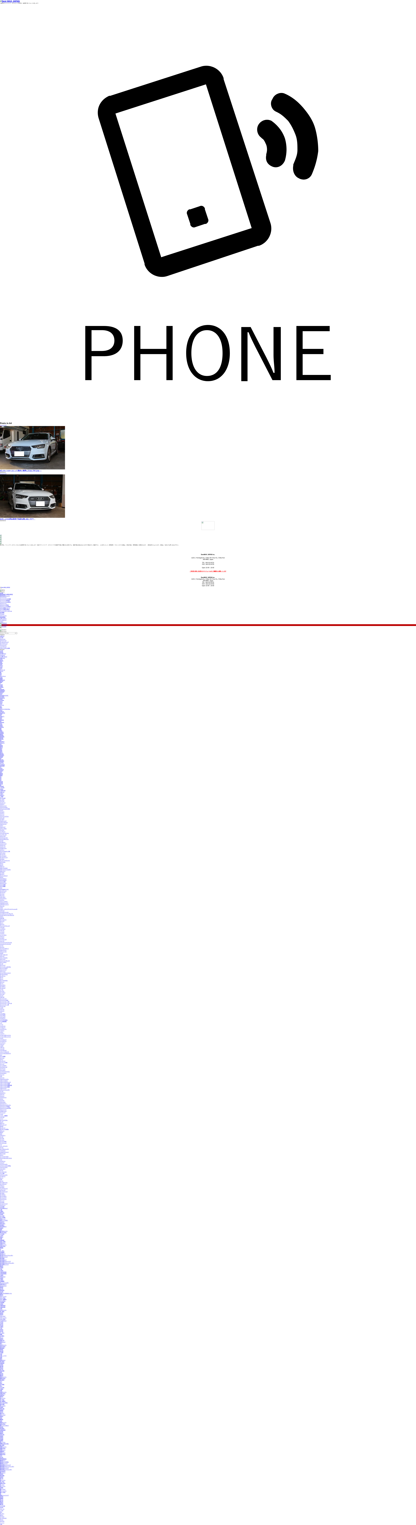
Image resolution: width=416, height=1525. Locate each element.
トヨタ (1, 1007)
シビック (2, 930)
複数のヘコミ (3, 1446)
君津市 (1, 1287)
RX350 (1, 753)
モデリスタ (2, 1153)
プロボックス (3, 1111)
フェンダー (2, 1070)
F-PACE (2, 711)
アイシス (2, 801)
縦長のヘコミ (3, 1422)
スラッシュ (2, 971)
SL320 (1, 759)
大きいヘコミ (3, 1296)
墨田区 (1, 1294)
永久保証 (2, 1384)
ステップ (2, 956)
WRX (1, 775)
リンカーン (2, 1176)
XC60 (1, 782)
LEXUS (2, 727)
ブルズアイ (2, 1092)
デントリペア (3, 597)
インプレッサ (3, 834)
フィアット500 (3, 1062)
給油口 (1, 1416)
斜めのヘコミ (3, 1345)
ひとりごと (2, 639)
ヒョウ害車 (2, 1056)
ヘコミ (1, 1114)
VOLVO (2, 769)
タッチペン (2, 975)
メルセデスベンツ (4, 1152)
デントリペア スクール (6, 1003)
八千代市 (2, 1234)
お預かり (2, 795)
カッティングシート (5, 860)
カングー (2, 874)
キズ (1, 887)
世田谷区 (2, 1212)
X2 (0, 778)
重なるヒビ (2, 1472)
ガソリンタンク (4, 875)
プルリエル (2, 1102)
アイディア (2, 802)
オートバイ (2, 854)
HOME (1, 593)
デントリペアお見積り (5, 602)
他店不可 (2, 1222)
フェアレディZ (3, 1067)
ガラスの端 (2, 881)
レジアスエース (4, 1188)
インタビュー (3, 620)
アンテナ (2, 830)
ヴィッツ (2, 1200)
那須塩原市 (2, 1471)
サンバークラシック (5, 925)
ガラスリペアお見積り (5, 606)
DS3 (1, 707)
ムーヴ (1, 1147)
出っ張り (2, 1250)
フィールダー (3, 1065)
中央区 (1, 1214)
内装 (1, 1238)
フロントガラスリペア (5, 1082)
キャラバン (2, 892)
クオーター (2, 897)
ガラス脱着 (2, 886)
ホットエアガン (4, 1120)
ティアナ (2, 991)
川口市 (1, 1325)
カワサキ (2, 872)
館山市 (1, 1501)
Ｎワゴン (2, 1516)
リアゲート (2, 1161)
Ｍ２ (1, 1512)
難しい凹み (2, 1492)
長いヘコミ (2, 1486)
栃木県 (1, 1373)
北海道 (1, 1267)
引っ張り (2, 1332)
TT (0, 767)
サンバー (2, 924)
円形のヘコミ (3, 1244)
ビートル (2, 1058)
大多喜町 (2, 1302)
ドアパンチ (2, 1016)
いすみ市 (2, 787)
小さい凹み (2, 1319)
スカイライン (3, 950)
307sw (1, 660)
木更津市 (2, 1363)
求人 (1, 1386)
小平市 (1, 1322)
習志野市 (2, 1428)
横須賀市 (2, 1379)
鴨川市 (1, 1504)
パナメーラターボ (4, 1051)
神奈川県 (2, 1408)
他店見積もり (3, 1226)
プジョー (2, 1095)
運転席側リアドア (4, 1468)
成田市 (1, 1338)
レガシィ (2, 1185)
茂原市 (1, 1437)
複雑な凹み (2, 1454)
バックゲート (3, 1041)
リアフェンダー (4, 1164)
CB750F (2, 691)
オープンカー (3, 856)
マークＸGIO (3, 1141)
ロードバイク (3, 1197)
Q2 (1, 744)
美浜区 (1, 1427)
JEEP (1, 726)
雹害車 (1, 1496)
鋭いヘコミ (2, 1480)
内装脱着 (2, 1240)
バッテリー (2, 1042)
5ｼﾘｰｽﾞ (1, 671)
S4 (0, 758)
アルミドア (2, 827)
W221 (1, 774)
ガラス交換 (2, 884)
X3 (0, 779)
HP (1, 721)
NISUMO (2, 736)
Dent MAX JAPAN (5, 587)
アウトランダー (4, 807)
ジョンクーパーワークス (6, 942)
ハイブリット (3, 1029)
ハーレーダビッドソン (5, 1036)
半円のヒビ (2, 1276)
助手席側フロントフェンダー (7, 1263)
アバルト (2, 819)
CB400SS (2, 690)
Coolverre (2, 697)
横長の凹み (2, 1378)
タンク (1, 977)
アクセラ (2, 811)
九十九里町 (2, 1217)
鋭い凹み (2, 1481)
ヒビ (1, 1054)
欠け (1, 1381)
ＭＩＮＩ (2, 1513)
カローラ (2, 866)
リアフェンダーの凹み (5, 1165)
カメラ (1, 865)
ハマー (1, 1032)
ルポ (1, 1179)
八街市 (1, 1235)
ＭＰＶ (1, 1515)
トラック (2, 1009)
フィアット (2, 1061)
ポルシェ (2, 1130)
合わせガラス (3, 1285)
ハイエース (2, 1026)
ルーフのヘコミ (4, 1182)
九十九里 (2, 1215)
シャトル (2, 931)
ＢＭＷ (1, 1507)
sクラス (2, 763)
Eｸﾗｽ (1, 710)
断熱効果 (2, 1348)
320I (1, 664)
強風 (1, 1334)
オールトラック (4, 857)
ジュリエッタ (3, 939)
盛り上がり (2, 1405)
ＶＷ (1, 1524)
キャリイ (2, 893)
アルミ (1, 825)
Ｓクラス (2, 1521)
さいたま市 (2, 798)
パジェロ (2, 1048)
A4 (0, 674)
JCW (1, 724)
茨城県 (1, 1439)
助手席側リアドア (4, 1264)
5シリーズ (2, 669)
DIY (1, 706)
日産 (1, 1354)
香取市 (1, 1503)
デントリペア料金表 (5, 600)
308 (1, 662)
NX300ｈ (2, 741)
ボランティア (3, 1124)
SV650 (1, 762)
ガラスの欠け (3, 880)
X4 (0, 780)
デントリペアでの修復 (5, 598)
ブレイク (2, 1094)
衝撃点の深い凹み (4, 1443)
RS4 (1, 750)
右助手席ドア (3, 1284)
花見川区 (2, 1434)
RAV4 (1, 746)
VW (1, 772)
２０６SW (2, 1506)
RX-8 (1, 752)
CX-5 (1, 702)
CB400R (2, 689)
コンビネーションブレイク (6, 913)
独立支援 (2, 1404)
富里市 (1, 1314)
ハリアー (2, 1033)
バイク (1, 1038)
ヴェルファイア (4, 1203)
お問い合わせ (3, 618)
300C (1, 659)
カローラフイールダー (5, 869)
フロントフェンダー (5, 1089)
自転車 (1, 1431)
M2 (1, 728)
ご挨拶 (1, 796)
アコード (2, 814)
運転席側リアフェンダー (6, 1469)
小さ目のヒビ (3, 1320)
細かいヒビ (2, 1414)
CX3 (1, 703)
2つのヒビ (2, 655)
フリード (2, 1077)
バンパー (2, 1044)
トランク (2, 1010)
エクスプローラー (4, 839)
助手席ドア (2, 1253)
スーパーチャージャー (5, 972)
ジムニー (2, 936)
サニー (1, 922)
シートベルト (3, 934)
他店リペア (2, 1219)
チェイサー (2, 985)
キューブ (2, 895)
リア (1, 1159)
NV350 (1, 739)
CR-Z (1, 699)
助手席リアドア (4, 1256)
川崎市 (1, 1326)
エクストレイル (4, 837)
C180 (1, 686)
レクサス (2, 1187)
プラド (1, 1099)
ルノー (1, 1177)
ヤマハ (1, 1155)
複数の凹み (2, 1448)
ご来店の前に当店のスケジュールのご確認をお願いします (208, 571)
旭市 (1, 1358)
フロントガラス (4, 1080)
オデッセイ (2, 852)
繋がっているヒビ (4, 1425)
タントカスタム (4, 980)
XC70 (1, 783)
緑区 (1, 1417)
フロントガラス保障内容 (6, 1085)
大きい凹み (2, 1297)
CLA (1, 694)
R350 (1, 745)
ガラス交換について (5, 608)
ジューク (2, 941)
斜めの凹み (2, 1346)
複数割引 (2, 1451)
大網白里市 (2, 1305)
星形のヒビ (2, 1360)
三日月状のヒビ (4, 1208)
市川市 (1, 1331)
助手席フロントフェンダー (6, 1255)
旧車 (1, 1357)
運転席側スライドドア (5, 1465)
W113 (1, 773)
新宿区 (1, 1349)
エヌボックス (3, 848)
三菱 (1, 1209)
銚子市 (1, 1478)
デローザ (2, 997)
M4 (1, 729)
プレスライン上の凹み (5, 1108)
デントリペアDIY (4, 1000)
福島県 (1, 1410)
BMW (1, 678)
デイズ (1, 995)
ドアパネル (2, 1015)
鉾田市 (1, 1477)
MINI (1, 730)
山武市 (1, 1323)
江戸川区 (2, 1387)
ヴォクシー (2, 1205)
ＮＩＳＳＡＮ (3, 1518)
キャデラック (3, 890)
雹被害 (1, 1498)
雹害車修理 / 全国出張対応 (6, 594)
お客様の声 (2, 790)
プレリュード (3, 1109)
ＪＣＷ (1, 1510)
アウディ (2, 804)
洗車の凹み (2, 1393)
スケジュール (3, 615)
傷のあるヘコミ (4, 1231)
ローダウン (2, 1194)
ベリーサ (2, 1117)
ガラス (1, 877)
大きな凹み (2, 1301)
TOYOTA (2, 766)
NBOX (1, 734)
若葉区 (1, 1436)
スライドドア (3, 969)
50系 (1, 667)
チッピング (2, 988)
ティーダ (2, 994)
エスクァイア (3, 843)
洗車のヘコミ (3, 1392)
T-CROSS (2, 764)
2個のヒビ (2, 658)
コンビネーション (4, 912)
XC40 (1, 781)
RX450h (2, 755)
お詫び (1, 793)
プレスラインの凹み (5, 1106)
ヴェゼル (2, 1202)
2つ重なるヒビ (3, 656)
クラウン (2, 900)
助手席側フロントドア (5, 1261)
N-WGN (2, 733)
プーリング (2, 1112)
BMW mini (2, 680)
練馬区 (1, 1419)
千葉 (1, 1269)
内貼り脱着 (2, 1241)
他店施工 (2, 1225)
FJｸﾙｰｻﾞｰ (2, 716)
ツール (1, 989)
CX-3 (1, 701)
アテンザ (2, 818)
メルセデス (2, 1150)
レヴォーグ (2, 1190)
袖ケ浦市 (2, 1445)
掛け (1, 1343)
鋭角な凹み (2, 1483)
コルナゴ (2, 910)
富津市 (1, 1313)
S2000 (1, 756)
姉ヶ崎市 (2, 1311)
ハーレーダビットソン (5, 1035)
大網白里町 (2, 1307)
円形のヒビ (2, 1243)
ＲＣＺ (1, 1519)
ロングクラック (4, 643)
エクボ (1, 840)
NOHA (1, 737)
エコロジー (2, 842)
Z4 (0, 785)
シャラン (2, 933)
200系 (1, 650)
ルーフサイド (3, 1184)
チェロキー (2, 986)
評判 (1, 1455)
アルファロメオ (4, 822)
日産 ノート (3, 1355)
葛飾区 (1, 1440)
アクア (1, 810)
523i (1, 668)
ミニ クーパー (4, 1146)
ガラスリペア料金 (4, 605)
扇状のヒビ (2, 1342)
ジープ (1, 945)
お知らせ (2, 636)
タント (1, 979)
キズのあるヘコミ (4, 889)
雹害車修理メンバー (5, 595)
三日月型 (2, 1206)
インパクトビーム (4, 833)
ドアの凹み (2, 1013)
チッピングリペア (4, 642)
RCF (1, 749)
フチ (1, 1076)
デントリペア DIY (4, 1001)
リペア (1, 1170)
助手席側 (2, 1258)
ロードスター (3, 1196)
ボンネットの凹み (4, 1129)
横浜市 (1, 1375)
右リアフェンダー (4, 1282)
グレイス (2, 906)
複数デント (2, 1449)
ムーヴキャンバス (4, 1149)
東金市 (1, 1367)
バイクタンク (3, 646)
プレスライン (3, 1103)
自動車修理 (2, 1430)
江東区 (1, 1389)
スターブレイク (4, 954)
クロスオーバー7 (4, 903)
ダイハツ (2, 982)
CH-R (1, 693)
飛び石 (1, 1499)
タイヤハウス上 (4, 974)
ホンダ (1, 1121)
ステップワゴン (4, 957)
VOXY (1, 770)
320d (1, 663)
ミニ (1, 1144)
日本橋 (1, 1352)
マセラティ (2, 1135)
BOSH (1, 681)
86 (0, 672)
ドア (1, 1012)
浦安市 (1, 1396)
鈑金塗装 (2, 1475)
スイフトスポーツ (4, 948)
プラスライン (3, 1097)
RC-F (1, 747)
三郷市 (1, 1211)
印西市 (1, 1278)
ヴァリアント (3, 1199)
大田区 (1, 1304)
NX (1, 740)
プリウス (2, 1100)
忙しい (1, 1337)
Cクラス (2, 705)
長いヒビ (2, 1484)
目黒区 (1, 1407)
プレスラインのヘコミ (5, 1105)
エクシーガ (2, 836)
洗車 (1, 1390)
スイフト (2, 947)
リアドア (2, 1162)
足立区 (1, 1457)
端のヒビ (2, 1413)
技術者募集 (2, 617)
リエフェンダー (4, 1167)
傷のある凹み (3, 1232)
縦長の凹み (2, 1424)
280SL (1, 652)
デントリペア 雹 (4, 1004)
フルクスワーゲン (4, 1079)
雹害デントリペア (4, 1495)
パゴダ (1, 1045)
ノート (1, 1024)
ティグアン (2, 992)
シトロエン (2, 928)
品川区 (1, 1288)
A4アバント (3, 676)
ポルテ (1, 1132)
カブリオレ (2, 862)
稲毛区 (1, 1411)
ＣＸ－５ (2, 1509)
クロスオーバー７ (4, 904)
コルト (1, 907)
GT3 (1, 717)
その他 (1, 637)
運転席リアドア (4, 1463)
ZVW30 (2, 786)
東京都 (1, 1366)
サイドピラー (3, 919)
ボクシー (2, 1123)
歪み (1, 1383)
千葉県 (1, 1275)
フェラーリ (2, 1068)
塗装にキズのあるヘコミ (6, 1293)
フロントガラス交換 (5, 648)
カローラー (2, 871)
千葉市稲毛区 (3, 1272)
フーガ (1, 1091)
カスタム (2, 859)
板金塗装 (2, 1370)
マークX (2, 1138)
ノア (1, 1023)
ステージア (2, 959)
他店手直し (2, 1223)
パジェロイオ (3, 1050)
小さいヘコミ (3, 1317)
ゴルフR (2, 918)
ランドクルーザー (4, 1156)
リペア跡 (2, 1173)
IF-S (1, 723)
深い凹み (2, 1399)
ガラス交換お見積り (5, 609)
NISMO (2, 735)
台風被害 (2, 1281)
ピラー (1, 1059)
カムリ (1, 863)
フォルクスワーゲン (5, 1071)
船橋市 (1, 1433)
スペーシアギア (4, 968)
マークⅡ (2, 1140)
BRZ (1, 682)
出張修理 (2, 1252)
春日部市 (2, 1361)
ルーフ (1, 1181)
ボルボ (1, 1126)
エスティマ (2, 846)
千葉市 (1, 1270)
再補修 (1, 1247)
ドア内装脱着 (3, 1021)
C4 (0, 688)
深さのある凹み (4, 1402)
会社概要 (2, 612)
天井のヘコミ (3, 1310)
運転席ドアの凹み (4, 1462)
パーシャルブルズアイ (5, 1053)
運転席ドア (2, 1460)
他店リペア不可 (4, 1220)
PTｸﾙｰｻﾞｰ (2, 743)
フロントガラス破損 (5, 1086)
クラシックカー (4, 901)
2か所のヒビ (3, 653)
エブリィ (2, 849)
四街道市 (2, 1290)
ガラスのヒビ (3, 878)
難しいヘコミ (3, 1490)
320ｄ (1, 665)
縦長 (1, 1421)
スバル (1, 963)
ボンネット (2, 1127)
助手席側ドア (3, 1260)
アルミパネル (3, 828)
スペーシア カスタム (5, 966)
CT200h (2, 700)
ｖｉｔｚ (2, 1522)
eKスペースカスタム (5, 709)
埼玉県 (1, 1291)
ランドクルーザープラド (6, 1158)
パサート (2, 1047)
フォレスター (3, 1073)
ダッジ (1, 983)
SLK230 (2, 760)
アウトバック (3, 805)
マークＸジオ (3, 1143)
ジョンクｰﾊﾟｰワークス (5, 944)
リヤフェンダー (4, 1174)
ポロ (1, 1133)
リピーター (2, 1168)
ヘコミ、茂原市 (4, 1115)
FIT (1, 715)
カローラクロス (4, 868)
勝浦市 (1, 1266)
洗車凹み (2, 1395)
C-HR (1, 684)
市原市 (1, 1329)
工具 (1, 1328)
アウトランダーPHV (5, 808)
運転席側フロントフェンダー (7, 1466)
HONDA (2, 720)
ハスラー (2, 1030)
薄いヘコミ (2, 1442)
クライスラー (3, 898)
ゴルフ (1, 916)
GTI (1, 718)
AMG (1, 677)
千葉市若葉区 (3, 1273)
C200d (1, 687)
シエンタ (2, 927)
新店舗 (1, 1351)
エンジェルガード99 (5, 851)
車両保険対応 (3, 1458)
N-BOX (1, 732)
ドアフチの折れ (4, 1020)
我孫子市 (2, 1340)
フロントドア (3, 1088)
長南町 (1, 1487)
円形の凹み (2, 1246)
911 (1, 673)
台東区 (1, 1279)
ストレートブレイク (5, 960)
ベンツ (1, 1118)
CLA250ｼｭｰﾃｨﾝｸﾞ (4, 695)
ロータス (2, 1193)
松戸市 (1, 1369)
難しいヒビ (2, 1489)
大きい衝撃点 (3, 1299)
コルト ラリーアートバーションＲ (8, 909)
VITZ (1, 768)
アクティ (2, 813)
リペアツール (3, 1171)
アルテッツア (3, 821)
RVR (1, 751)
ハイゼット (2, 1027)
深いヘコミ (2, 1398)
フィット (2, 1064)
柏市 (1, 1372)
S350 (1, 757)
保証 (1, 1229)
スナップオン (3, 962)
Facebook (2, 712)
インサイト (2, 831)
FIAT (1, 714)
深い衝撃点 (2, 1401)
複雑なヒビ (2, 1452)
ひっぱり (2, 799)
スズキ (1, 953)
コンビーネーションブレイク (7, 915)
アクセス (2, 614)
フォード (2, 1074)
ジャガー (2, 938)
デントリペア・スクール (6, 611)
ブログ (1, 621)
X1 (0, 776)
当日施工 (2, 1335)
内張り (1, 1237)
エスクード (2, 845)
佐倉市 (1, 1228)
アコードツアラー (4, 816)
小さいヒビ (2, 1316)
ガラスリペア (3, 603)
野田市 (1, 1474)
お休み (1, 789)
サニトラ (2, 921)
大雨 (1, 1308)
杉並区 (1, 1364)
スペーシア (2, 965)
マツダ (1, 1136)
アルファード (3, 824)
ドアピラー (2, 1018)
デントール (2, 1006)
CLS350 (2, 696)
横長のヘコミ (3, 1376)
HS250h (2, 722)
